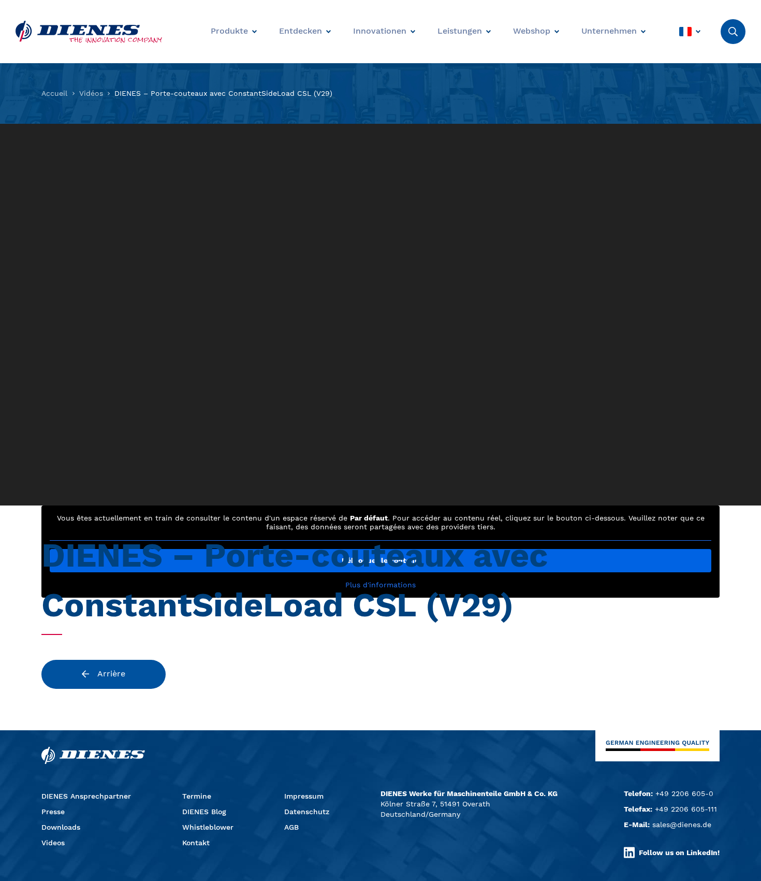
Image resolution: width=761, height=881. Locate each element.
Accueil (54, 93)
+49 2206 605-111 (686, 809)
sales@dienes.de (681, 824)
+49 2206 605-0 (684, 793)
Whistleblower (207, 827)
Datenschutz (306, 811)
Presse (53, 811)
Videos (53, 843)
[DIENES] (89, 32)
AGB (291, 827)
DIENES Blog (204, 811)
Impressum (304, 796)
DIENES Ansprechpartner (86, 796)
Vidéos (91, 93)
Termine (196, 796)
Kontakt (196, 843)
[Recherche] (733, 31)
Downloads (60, 827)
